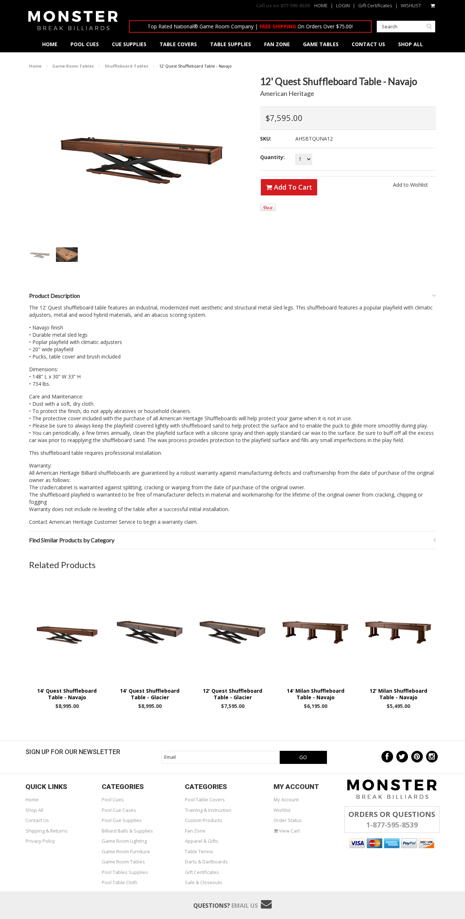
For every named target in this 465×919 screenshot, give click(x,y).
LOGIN (343, 5)
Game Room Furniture (126, 851)
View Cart (289, 830)
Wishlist (282, 810)
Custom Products (203, 820)
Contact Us (37, 820)
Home (35, 66)
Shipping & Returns (46, 830)
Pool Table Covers (205, 799)
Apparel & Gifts (201, 841)
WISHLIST (411, 5)
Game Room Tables (73, 66)
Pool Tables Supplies (125, 872)
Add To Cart (292, 187)
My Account (286, 799)
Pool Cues (113, 799)
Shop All (34, 810)
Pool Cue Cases (119, 810)
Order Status (288, 820)
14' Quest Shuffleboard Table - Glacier (149, 694)
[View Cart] (433, 5)
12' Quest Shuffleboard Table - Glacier (232, 694)
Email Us (244, 906)
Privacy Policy (40, 841)
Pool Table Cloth (119, 882)
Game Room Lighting (124, 841)
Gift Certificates (375, 5)
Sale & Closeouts (203, 882)
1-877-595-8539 (392, 825)
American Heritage (287, 93)
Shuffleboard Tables (126, 66)
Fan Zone (195, 830)
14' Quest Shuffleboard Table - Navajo (67, 694)
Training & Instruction (208, 810)
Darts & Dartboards (206, 861)
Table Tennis (199, 851)
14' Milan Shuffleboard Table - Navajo (315, 694)
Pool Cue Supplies (122, 820)
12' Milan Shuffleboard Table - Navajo (398, 694)
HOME (321, 5)
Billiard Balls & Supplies (127, 830)
